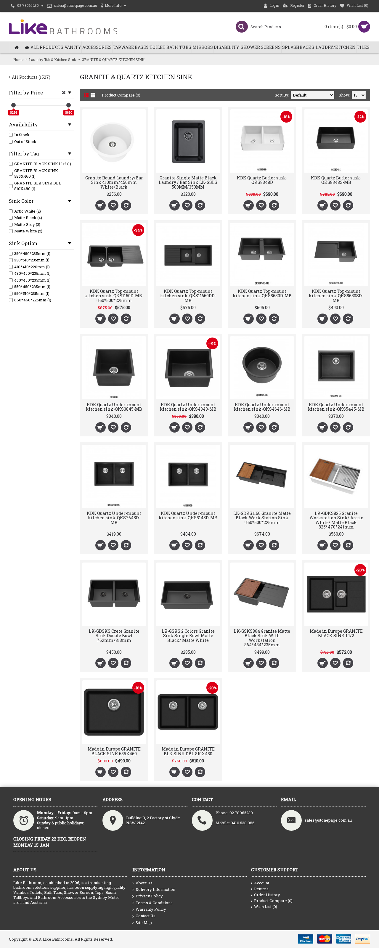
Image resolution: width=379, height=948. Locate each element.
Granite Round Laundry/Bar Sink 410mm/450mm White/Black (114, 182)
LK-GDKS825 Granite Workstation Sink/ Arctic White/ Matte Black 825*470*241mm (336, 520)
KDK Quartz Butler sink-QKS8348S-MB (336, 180)
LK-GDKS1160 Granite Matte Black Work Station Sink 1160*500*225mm (262, 517)
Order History (267, 894)
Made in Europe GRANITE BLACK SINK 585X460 (114, 751)
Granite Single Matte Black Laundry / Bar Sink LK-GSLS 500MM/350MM (188, 182)
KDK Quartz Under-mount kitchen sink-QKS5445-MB (336, 407)
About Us (144, 883)
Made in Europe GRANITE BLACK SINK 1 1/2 (336, 633)
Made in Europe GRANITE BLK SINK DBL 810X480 (188, 751)
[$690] (68, 105)
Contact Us (145, 915)
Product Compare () (273, 900)
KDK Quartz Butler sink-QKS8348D (262, 180)
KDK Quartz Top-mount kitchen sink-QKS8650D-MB (262, 293)
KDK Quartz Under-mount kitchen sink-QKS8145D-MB (188, 515)
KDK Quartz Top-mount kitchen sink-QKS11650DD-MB (188, 295)
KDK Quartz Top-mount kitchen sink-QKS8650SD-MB (336, 295)
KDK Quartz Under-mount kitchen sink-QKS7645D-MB (114, 517)
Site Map (144, 922)
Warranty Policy (151, 909)
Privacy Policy (149, 896)
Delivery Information (155, 889)
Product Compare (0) (121, 95)
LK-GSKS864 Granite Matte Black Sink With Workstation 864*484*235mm (262, 637)
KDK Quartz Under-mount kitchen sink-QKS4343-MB (188, 407)
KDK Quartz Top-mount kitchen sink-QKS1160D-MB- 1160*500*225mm (114, 295)
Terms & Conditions (154, 902)
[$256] (13, 105)
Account (261, 883)
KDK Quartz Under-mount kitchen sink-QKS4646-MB (262, 407)
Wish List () (265, 906)
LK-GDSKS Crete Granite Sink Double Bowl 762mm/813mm (114, 635)
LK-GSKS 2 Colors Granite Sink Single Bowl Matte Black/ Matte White (188, 635)
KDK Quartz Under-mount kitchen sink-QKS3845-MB (114, 407)
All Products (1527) (31, 77)
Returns (261, 888)
